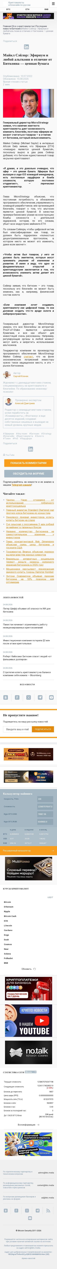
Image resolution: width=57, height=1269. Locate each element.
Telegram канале (21, 485)
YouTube (10, 455)
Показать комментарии (28, 463)
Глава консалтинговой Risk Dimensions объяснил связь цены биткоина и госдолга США (30, 544)
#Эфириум (8, 433)
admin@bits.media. (32, 1248)
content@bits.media (45, 1185)
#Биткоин (34, 433)
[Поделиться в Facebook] (5, 46)
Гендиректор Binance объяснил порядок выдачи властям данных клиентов (30, 553)
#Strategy (46, 433)
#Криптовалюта (24, 436)
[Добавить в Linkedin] (26, 46)
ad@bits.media (47, 1198)
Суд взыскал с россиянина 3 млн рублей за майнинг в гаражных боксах (30, 526)
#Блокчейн (8, 436)
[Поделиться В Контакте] (33, 46)
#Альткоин (21, 433)
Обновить (27, 969)
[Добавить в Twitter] (12, 46)
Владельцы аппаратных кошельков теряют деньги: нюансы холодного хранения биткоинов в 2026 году (30, 561)
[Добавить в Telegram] (19, 46)
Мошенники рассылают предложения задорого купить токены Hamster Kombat (30, 571)
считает (28, 356)
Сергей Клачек (20, 376)
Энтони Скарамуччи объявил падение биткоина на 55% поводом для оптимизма (30, 579)
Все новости (27, 684)
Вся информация (26, 1125)
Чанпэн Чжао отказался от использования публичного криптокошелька (30, 503)
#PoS (15, 438)
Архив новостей (28, 1258)
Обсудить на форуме (28, 473)
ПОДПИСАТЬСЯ (43, 729)
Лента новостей (13, 597)
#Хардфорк (26, 438)
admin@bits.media (46, 1173)
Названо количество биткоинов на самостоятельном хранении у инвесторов (30, 534)
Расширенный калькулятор (17, 850)
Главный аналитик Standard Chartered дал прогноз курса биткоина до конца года (30, 512)
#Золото (39, 436)
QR (47, 1254)
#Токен (7, 438)
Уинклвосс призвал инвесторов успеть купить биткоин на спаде (30, 519)
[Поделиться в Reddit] (40, 46)
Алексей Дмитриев (25, 403)
